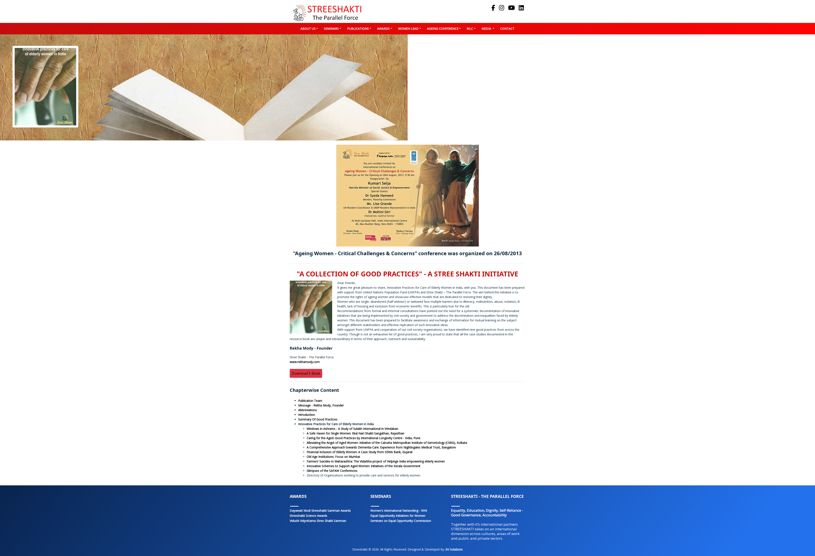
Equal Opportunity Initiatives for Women (397, 516)
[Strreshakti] (327, 12)
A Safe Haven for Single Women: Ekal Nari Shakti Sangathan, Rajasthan (355, 433)
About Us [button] (308, 29)
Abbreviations (307, 410)
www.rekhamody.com (305, 362)
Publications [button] (358, 29)
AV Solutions (454, 549)
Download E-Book (306, 373)
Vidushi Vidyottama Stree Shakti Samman (318, 521)
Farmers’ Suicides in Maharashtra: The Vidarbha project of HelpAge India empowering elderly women (376, 461)
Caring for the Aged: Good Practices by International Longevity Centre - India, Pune (363, 438)
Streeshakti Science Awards (308, 516)
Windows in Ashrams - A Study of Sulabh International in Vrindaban (352, 429)
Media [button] (487, 29)
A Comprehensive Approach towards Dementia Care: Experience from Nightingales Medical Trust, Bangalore (381, 447)
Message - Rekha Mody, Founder (321, 405)
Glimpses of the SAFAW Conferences (332, 471)
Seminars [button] (331, 29)
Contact (508, 28)
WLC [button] (470, 29)
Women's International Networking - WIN (398, 510)
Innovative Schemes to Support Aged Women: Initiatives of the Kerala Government (363, 466)
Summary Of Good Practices (317, 419)
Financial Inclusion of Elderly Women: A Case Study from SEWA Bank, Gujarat (360, 452)
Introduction (306, 415)
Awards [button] (383, 29)
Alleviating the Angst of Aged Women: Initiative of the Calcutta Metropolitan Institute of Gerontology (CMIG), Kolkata (387, 443)
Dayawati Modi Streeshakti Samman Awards (320, 510)
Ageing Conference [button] (442, 29)
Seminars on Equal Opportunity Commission (400, 521)
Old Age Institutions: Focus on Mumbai (333, 457)
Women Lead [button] (408, 29)
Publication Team (310, 401)
